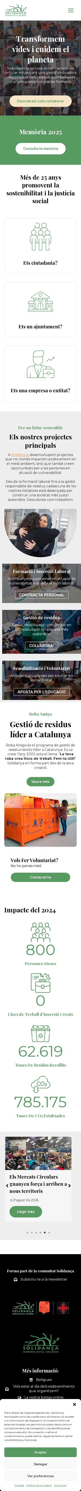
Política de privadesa (39, 1485)
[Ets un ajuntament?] (40, 309)
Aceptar (40, 1452)
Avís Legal (60, 1485)
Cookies (19, 1485)
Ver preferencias (40, 1476)
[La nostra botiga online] (41, 1397)
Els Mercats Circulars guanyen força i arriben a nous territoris (38, 1183)
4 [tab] (40, 1232)
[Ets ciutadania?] (40, 245)
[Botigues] (40, 1380)
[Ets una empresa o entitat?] (40, 374)
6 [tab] (49, 1232)
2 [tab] (32, 1232)
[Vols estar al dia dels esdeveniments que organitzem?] (40, 1388)
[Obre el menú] (71, 10)
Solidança (19, 455)
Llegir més (26, 1211)
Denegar (40, 1464)
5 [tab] (45, 1232)
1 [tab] (27, 1232)
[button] (74, 1404)
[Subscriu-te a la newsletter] (40, 1279)
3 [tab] (36, 1232)
